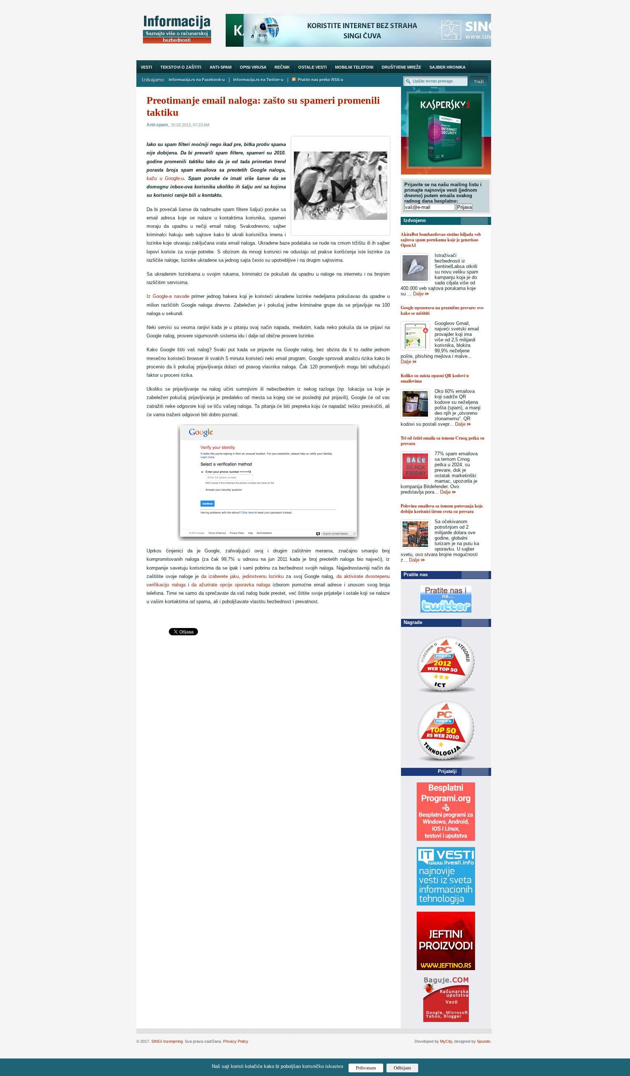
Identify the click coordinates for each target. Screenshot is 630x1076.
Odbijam (402, 1068)
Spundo (483, 1041)
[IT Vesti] (446, 904)
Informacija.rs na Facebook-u (197, 79)
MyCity (446, 1041)
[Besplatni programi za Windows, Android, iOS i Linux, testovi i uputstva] (446, 839)
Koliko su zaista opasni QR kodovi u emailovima (435, 378)
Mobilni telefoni (354, 67)
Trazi (479, 81)
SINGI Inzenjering (167, 1041)
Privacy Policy (235, 1041)
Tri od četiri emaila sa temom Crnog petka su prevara (443, 441)
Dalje (418, 293)
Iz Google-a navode (168, 296)
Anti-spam (221, 67)
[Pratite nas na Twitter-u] (445, 611)
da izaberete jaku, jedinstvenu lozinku (242, 576)
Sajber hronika (447, 67)
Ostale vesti (312, 67)
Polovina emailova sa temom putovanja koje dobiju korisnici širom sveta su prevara (442, 508)
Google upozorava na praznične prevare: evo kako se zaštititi (442, 310)
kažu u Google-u (165, 178)
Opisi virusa (253, 67)
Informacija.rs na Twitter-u (258, 79)
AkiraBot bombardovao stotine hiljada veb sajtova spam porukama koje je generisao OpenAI (441, 239)
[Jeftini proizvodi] (446, 968)
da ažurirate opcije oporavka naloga (230, 584)
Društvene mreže (401, 67)
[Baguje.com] (446, 1020)
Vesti (146, 67)
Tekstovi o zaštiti (180, 67)
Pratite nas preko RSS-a (319, 79)
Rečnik (282, 67)
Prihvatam (366, 1068)
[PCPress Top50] (446, 693)
